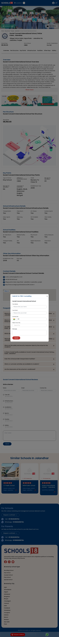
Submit (16, 338)
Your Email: (15, 310)
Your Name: (15, 304)
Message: (14, 329)
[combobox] (14, 319)
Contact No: (15, 316)
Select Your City (16, 322)
